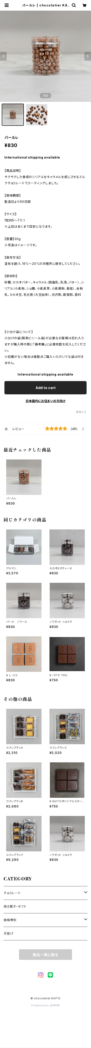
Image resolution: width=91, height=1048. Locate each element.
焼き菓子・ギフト (15, 906)
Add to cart (46, 387)
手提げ (8, 933)
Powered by (40, 1005)
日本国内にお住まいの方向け (45, 401)
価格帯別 (10, 920)
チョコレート (12, 893)
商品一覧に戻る (45, 955)
